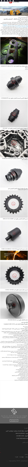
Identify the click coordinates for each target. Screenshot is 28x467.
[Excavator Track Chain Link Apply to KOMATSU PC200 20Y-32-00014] (14, 143)
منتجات (26, 456)
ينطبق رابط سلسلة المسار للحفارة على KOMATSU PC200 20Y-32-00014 (15, 159)
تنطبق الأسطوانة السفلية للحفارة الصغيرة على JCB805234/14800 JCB (18, 189)
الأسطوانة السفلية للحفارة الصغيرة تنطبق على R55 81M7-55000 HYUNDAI (15, 129)
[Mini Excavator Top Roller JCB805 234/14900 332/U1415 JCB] (14, 234)
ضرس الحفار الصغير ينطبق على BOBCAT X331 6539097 (15, 218)
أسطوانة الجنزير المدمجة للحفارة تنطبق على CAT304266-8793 (14, 98)
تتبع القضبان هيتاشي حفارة (16, 25)
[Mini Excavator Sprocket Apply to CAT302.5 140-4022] (14, 274)
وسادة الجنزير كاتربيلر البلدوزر (23, 370)
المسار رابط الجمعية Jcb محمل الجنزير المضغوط (20, 375)
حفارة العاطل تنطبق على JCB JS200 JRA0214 (18, 320)
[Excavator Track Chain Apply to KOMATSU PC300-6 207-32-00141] (14, 50)
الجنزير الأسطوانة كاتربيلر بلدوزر (22, 377)
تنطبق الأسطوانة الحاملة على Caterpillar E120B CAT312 (16, 324)
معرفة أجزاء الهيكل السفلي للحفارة (20, 335)
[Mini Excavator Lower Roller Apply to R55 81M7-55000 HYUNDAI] (14, 113)
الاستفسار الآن (13, 420)
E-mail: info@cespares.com (22, 438)
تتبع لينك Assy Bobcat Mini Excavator (22, 369)
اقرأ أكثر (26, 69)
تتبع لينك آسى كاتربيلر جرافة (20, 26)
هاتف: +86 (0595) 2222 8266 (22, 433)
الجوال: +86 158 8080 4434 (22, 435)
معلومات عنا (22, 456)
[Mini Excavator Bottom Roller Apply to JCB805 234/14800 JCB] (14, 173)
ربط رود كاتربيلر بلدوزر (24, 376)
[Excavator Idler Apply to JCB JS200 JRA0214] (14, 305)
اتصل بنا (16, 456)
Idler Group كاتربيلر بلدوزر (23, 373)
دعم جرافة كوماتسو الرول (23, 368)
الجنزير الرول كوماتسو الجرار (23, 374)
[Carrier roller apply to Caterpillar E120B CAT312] (24, 322)
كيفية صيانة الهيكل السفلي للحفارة (20, 340)
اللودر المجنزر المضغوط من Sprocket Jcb (21, 380)
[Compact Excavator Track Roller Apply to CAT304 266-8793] (14, 83)
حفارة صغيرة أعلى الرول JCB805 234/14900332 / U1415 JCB (14, 249)
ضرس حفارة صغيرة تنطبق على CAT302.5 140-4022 (16, 289)
